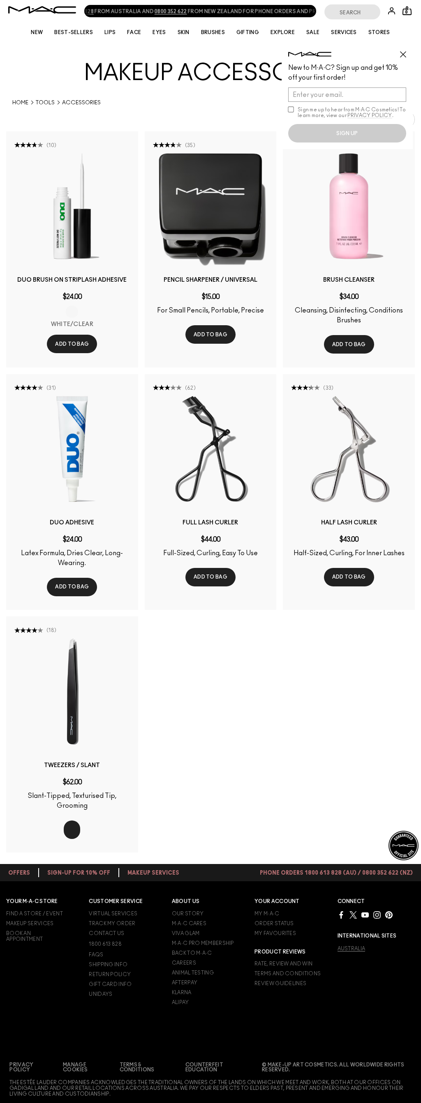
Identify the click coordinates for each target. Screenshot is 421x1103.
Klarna (182, 992)
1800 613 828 (105, 944)
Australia (351, 948)
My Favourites (275, 933)
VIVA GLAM (186, 933)
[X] (353, 915)
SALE (312, 32)
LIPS (110, 32)
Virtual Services (113, 913)
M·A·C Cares (189, 923)
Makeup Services (30, 923)
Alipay (180, 1002)
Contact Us (106, 933)
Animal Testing (193, 972)
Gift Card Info (110, 984)
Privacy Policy (21, 1067)
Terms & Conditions (137, 1067)
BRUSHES (213, 32)
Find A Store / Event (34, 913)
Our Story (188, 913)
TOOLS (45, 103)
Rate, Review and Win (283, 963)
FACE (134, 32)
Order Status (274, 923)
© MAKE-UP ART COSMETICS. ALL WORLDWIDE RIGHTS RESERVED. (333, 1067)
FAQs (96, 954)
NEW (37, 32)
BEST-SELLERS (73, 32)
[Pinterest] (389, 915)
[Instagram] (377, 915)
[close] (406, 51)
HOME (20, 103)
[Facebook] (341, 915)
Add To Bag (72, 344)
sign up (347, 133)
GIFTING (247, 32)
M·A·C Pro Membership (203, 943)
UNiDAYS (100, 994)
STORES (379, 32)
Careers (184, 963)
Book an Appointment (24, 936)
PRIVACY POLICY (369, 115)
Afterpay (184, 982)
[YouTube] (365, 915)
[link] (72, 206)
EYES (159, 32)
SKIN (184, 32)
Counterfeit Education (204, 1067)
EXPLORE (283, 32)
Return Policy (110, 974)
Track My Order (112, 923)
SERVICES (343, 32)
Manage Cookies (75, 1067)
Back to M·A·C (192, 953)
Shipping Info (108, 964)
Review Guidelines (280, 983)
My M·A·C (266, 913)
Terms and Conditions (287, 973)
